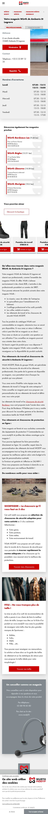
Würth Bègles (14, 153)
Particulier (34, 27)
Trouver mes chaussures (24, 566)
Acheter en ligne (25, 249)
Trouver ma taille (24, 669)
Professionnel (14, 27)
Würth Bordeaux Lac (18, 137)
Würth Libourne (15, 168)
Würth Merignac (16, 183)
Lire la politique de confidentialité (11, 804)
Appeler (13, 71)
